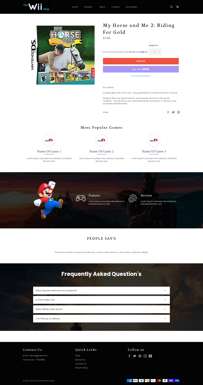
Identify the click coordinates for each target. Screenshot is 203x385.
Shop (77, 355)
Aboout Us (80, 359)
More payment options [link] (140, 76)
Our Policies (131, 7)
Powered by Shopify (47, 381)
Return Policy (81, 367)
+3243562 (40, 359)
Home (75, 7)
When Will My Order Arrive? (49, 309)
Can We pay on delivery (48, 318)
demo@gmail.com (38, 355)
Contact (115, 7)
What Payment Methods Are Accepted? (56, 290)
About (102, 7)
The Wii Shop (34, 381)
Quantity (153, 45)
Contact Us (80, 363)
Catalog (88, 7)
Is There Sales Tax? (45, 299)
